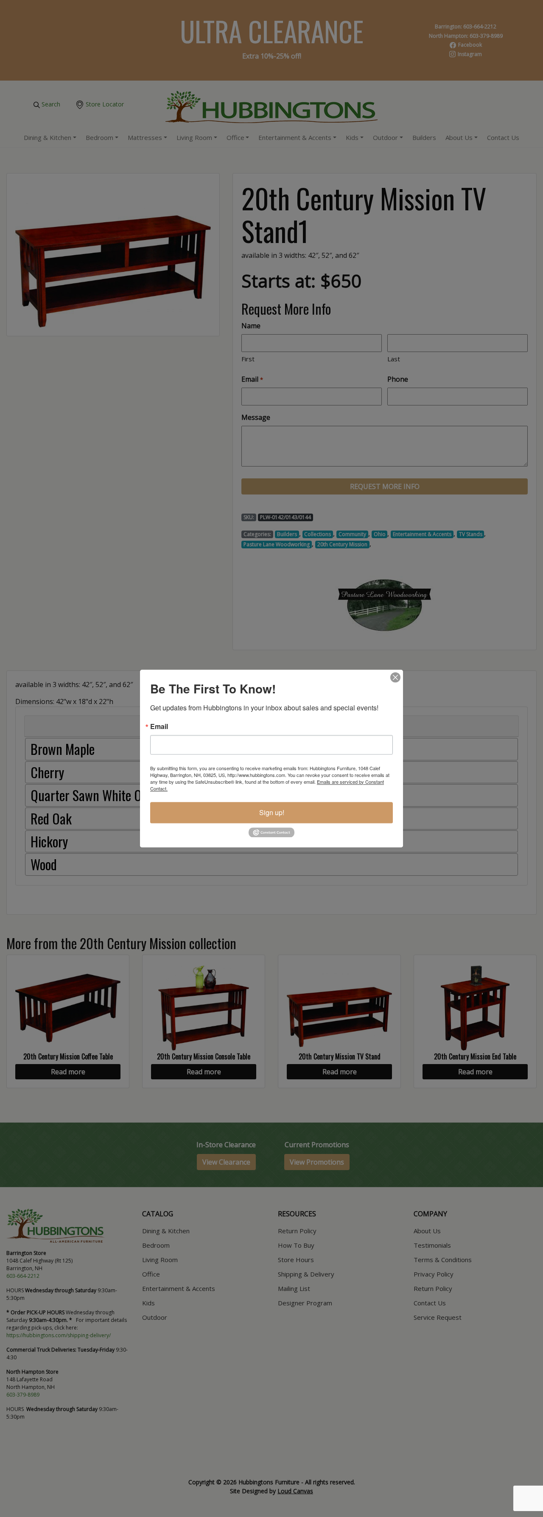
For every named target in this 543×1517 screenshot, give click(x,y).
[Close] (395, 677)
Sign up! (271, 812)
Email (159, 726)
